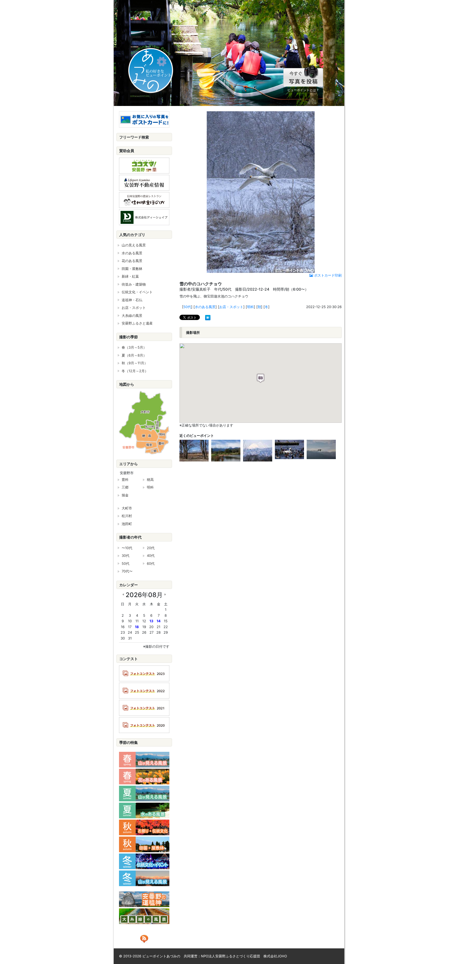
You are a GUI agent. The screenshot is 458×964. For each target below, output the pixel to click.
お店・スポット (231, 307)
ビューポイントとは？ (303, 90)
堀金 (125, 495)
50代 (187, 307)
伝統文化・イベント (137, 292)
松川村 (127, 516)
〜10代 (127, 548)
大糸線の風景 (132, 315)
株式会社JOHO (275, 956)
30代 (125, 555)
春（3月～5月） (134, 347)
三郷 (125, 487)
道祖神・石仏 (132, 300)
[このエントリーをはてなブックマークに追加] (207, 317)
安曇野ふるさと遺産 (137, 323)
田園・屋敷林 (132, 268)
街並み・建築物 (134, 284)
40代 (151, 555)
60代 (151, 563)
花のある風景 (132, 261)
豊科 (125, 479)
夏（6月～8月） (134, 355)
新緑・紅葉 (130, 276)
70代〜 (127, 571)
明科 (250, 307)
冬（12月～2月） (135, 371)
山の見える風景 (134, 245)
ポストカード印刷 (327, 275)
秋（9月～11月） (135, 363)
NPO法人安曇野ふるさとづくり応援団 (230, 956)
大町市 (127, 508)
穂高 (150, 479)
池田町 (127, 524)
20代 (151, 548)
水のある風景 (205, 307)
